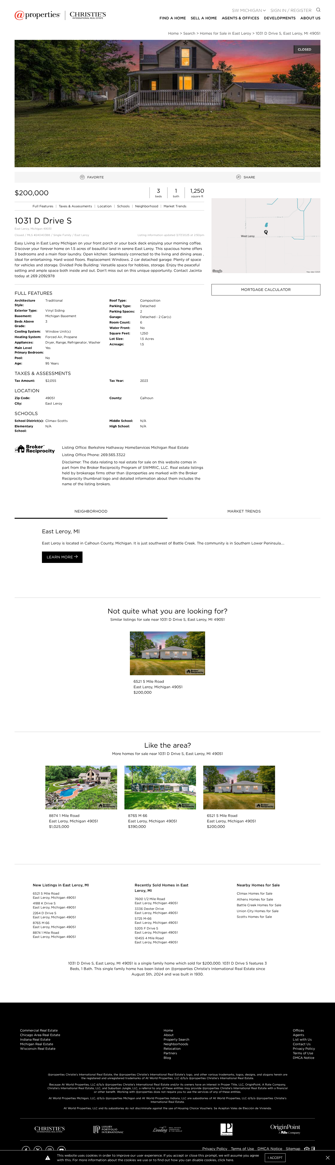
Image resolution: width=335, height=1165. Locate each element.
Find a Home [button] (173, 18)
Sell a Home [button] (204, 18)
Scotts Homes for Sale (254, 917)
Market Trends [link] (175, 206)
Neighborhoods (176, 1044)
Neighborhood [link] (147, 206)
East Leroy (82, 235)
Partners (170, 1053)
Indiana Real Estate (35, 1039)
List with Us (302, 1039)
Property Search (176, 1039)
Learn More (60, 557)
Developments (280, 18)
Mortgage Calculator (266, 289)
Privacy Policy (304, 1048)
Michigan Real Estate (36, 1044)
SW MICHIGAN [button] (247, 10)
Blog (167, 1058)
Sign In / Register (291, 10)
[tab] (91, 512)
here (229, 1160)
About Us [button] (310, 18)
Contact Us (302, 1044)
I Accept (275, 1158)
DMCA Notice (303, 1058)
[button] (265, 235)
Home (168, 1030)
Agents (298, 1035)
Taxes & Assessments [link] (76, 206)
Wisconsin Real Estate (37, 1048)
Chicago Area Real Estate (40, 1035)
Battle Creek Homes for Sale (259, 905)
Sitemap (293, 1149)
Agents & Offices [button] (240, 18)
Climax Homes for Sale (254, 893)
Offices (298, 1030)
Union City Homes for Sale (257, 911)
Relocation (172, 1048)
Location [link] (105, 206)
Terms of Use (303, 1053)
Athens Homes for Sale (255, 899)
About (169, 1035)
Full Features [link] (43, 206)
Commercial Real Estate (39, 1030)
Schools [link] (124, 206)
